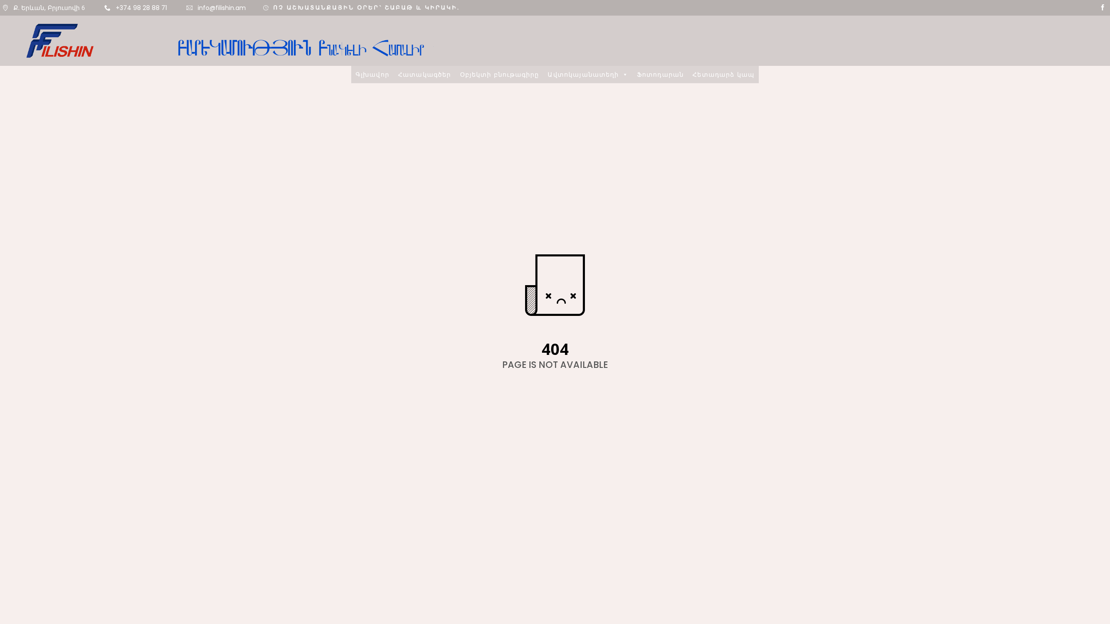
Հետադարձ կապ (723, 312)
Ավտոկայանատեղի (583, 312)
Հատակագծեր (424, 312)
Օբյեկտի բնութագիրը (499, 312)
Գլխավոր (372, 312)
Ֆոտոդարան (660, 312)
